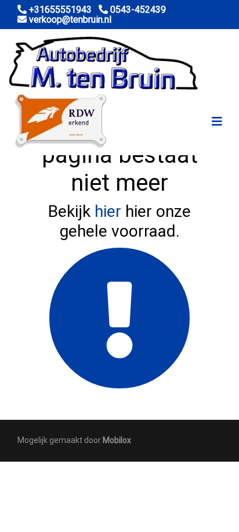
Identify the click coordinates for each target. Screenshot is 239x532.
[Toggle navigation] (217, 121)
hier (108, 211)
